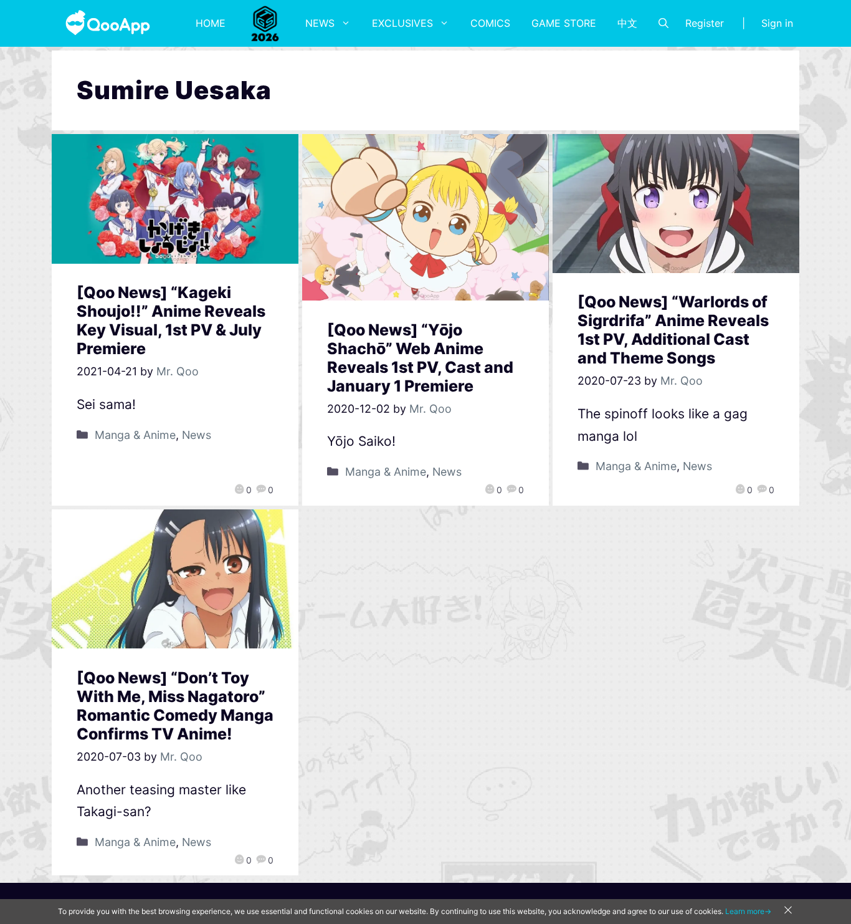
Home (211, 23)
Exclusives (402, 23)
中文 (627, 23)
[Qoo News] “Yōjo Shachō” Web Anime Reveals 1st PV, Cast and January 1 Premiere (420, 357)
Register (704, 23)
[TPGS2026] (265, 23)
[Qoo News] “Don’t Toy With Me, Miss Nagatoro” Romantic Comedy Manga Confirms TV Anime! (175, 705)
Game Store (563, 23)
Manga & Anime (135, 434)
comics (490, 23)
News (320, 23)
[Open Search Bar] (663, 23)
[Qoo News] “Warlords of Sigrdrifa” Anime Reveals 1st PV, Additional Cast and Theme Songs (673, 329)
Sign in (777, 23)
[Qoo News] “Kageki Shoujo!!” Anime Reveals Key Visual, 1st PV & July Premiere (171, 320)
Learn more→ (748, 911)
